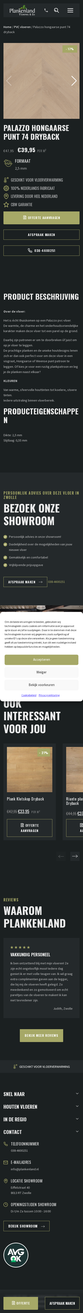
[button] (74, 81)
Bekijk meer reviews (41, 1035)
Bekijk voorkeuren (42, 685)
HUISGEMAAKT (52, 1067)
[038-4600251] (46, 10)
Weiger (41, 672)
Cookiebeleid (28, 695)
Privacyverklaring (49, 695)
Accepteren (41, 659)
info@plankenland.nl (25, 1169)
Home (7, 27)
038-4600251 (44, 250)
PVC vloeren (22, 27)
